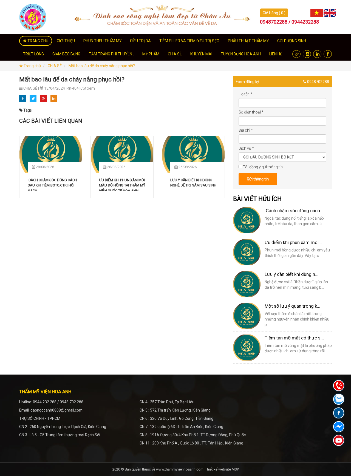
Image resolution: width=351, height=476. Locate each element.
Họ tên (245, 94)
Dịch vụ (246, 148)
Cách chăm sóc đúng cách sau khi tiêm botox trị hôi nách (52, 184)
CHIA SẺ (55, 66)
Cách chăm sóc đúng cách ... (294, 210)
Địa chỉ (246, 130)
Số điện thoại (251, 112)
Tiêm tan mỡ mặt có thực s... (294, 338)
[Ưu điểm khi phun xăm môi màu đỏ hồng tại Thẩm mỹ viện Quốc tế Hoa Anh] (122, 154)
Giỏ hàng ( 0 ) (274, 13)
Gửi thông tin (258, 179)
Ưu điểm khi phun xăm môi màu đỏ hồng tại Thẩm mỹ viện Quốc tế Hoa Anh (122, 184)
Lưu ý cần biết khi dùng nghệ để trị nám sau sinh (193, 183)
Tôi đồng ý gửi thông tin (263, 167)
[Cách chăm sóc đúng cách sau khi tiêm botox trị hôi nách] (50, 154)
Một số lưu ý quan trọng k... (292, 306)
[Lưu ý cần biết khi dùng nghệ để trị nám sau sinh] (193, 154)
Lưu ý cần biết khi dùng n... (291, 274)
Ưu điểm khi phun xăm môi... (293, 242)
